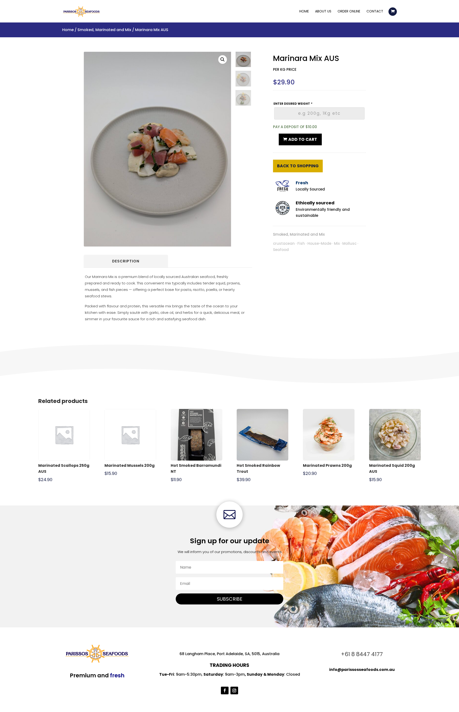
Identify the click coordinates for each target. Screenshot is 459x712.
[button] (222, 59)
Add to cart (302, 139)
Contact (374, 12)
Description (125, 261)
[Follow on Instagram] (234, 690)
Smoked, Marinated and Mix (104, 30)
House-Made (319, 243)
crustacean (284, 243)
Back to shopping (298, 166)
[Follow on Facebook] (225, 690)
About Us (323, 12)
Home (304, 12)
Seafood (281, 249)
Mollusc (349, 243)
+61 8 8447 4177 (362, 654)
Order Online (349, 12)
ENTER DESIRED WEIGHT (292, 104)
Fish (301, 243)
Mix (337, 243)
